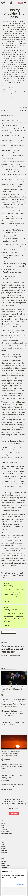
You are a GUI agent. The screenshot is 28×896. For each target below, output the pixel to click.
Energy (3, 823)
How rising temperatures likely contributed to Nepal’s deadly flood (12, 766)
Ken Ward (3, 99)
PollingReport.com (8, 279)
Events (3, 863)
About (2, 842)
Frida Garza (7, 759)
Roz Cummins (4, 655)
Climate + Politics (23, 107)
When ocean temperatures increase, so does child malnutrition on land (10, 753)
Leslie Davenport (5, 780)
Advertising (4, 867)
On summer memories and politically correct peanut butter (12, 649)
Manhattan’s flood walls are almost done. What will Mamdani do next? (13, 689)
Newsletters (4, 861)
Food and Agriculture (14, 655)
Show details (20, 884)
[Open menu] (25, 2)
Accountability (4, 829)
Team (2, 844)
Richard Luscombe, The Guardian (9, 706)
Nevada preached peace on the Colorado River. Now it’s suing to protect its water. (13, 713)
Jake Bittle (6, 695)
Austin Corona (4, 717)
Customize (13, 893)
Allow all (14, 889)
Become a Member (5, 865)
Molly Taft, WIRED (5, 771)
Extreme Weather (5, 831)
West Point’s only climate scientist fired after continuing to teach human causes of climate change (13, 702)
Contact (3, 846)
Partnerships (4, 850)
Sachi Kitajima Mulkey (6, 789)
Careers (3, 848)
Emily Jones (4, 727)
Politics (3, 825)
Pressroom (4, 852)
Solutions (3, 827)
